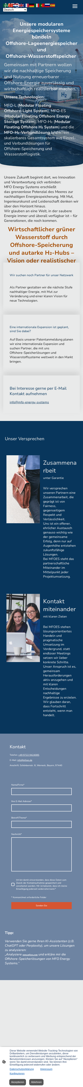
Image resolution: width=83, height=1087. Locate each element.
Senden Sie (41, 905)
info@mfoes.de (24, 760)
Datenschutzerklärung (22, 1069)
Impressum (46, 1069)
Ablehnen (36, 1082)
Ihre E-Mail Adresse (21, 801)
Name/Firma (17, 784)
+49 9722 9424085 (28, 754)
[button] (5, 5)
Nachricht (16, 834)
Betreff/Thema (19, 817)
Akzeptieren (17, 1082)
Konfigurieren (17, 1073)
